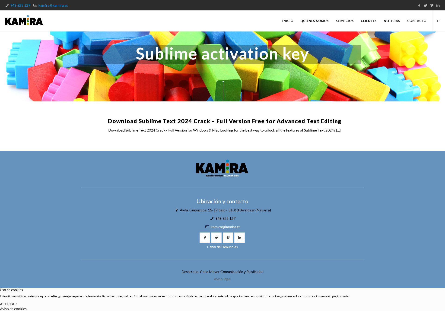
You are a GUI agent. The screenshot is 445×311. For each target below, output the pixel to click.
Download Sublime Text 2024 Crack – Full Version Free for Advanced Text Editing (224, 120)
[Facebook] (419, 5)
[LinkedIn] (438, 5)
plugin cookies (341, 296)
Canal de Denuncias (222, 247)
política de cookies (268, 296)
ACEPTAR (8, 304)
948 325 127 (20, 5)
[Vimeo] (431, 5)
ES (438, 21)
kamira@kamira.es (53, 5)
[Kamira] (24, 20)
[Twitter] (425, 5)
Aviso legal (222, 278)
